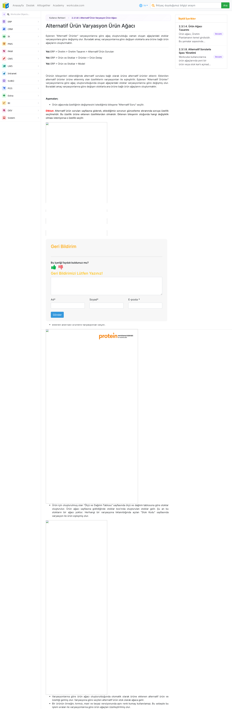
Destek (30, 5)
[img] (8, 14)
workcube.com (75, 5)
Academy (58, 5)
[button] (106, 274)
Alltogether (43, 5)
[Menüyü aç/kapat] (4, 14)
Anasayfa (18, 5)
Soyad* (93, 299)
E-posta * (134, 299)
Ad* (53, 299)
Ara (225, 5)
